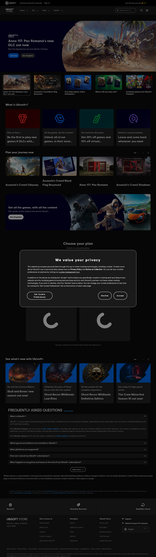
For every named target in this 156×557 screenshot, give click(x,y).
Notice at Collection (94, 269)
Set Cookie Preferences (40, 295)
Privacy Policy (76, 269)
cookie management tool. (69, 272)
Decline (104, 296)
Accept (120, 296)
